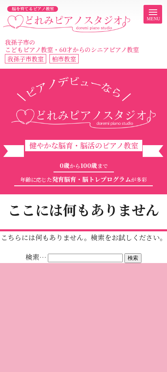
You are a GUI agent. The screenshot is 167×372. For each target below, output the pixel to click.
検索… (36, 257)
